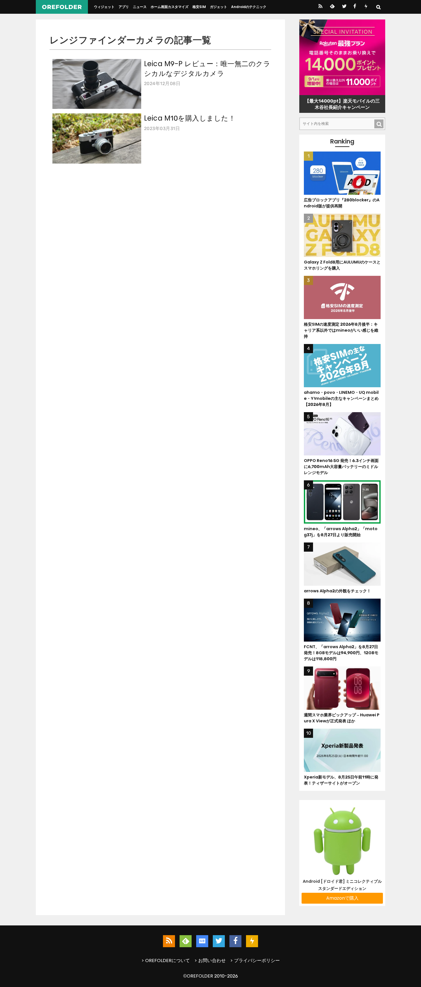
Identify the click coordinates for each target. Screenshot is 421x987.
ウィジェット (104, 6)
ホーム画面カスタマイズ (169, 6)
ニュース (140, 6)
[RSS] (320, 7)
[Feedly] (332, 7)
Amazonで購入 (342, 898)
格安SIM (199, 6)
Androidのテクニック (248, 6)
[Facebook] (355, 7)
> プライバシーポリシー (255, 960)
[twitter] (344, 7)
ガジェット (218, 6)
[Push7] (366, 7)
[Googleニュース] (202, 941)
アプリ (124, 6)
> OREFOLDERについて (165, 960)
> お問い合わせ (210, 960)
